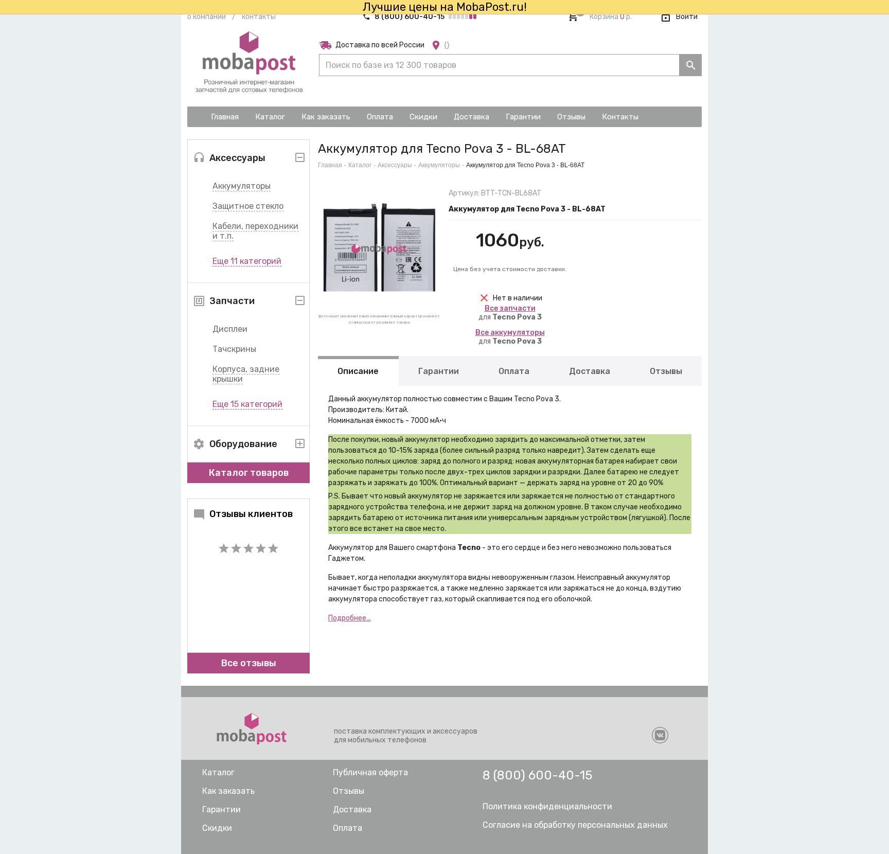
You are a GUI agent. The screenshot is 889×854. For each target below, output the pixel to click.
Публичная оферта (370, 772)
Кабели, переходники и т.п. (255, 231)
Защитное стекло (247, 206)
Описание (358, 371)
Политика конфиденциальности (547, 806)
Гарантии (438, 371)
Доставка (589, 371)
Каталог (359, 165)
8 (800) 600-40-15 (409, 16)
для (510, 313)
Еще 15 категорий (247, 404)
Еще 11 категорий (246, 261)
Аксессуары (395, 165)
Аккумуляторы (241, 186)
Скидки (217, 828)
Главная (330, 165)
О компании (206, 16)
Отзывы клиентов (251, 514)
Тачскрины (234, 349)
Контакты (259, 16)
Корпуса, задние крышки (245, 374)
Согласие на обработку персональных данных (575, 825)
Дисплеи (229, 329)
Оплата (514, 371)
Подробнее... (349, 618)
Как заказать (228, 791)
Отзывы (666, 371)
